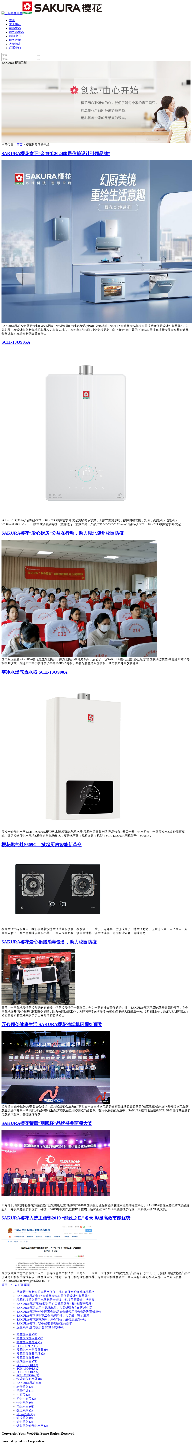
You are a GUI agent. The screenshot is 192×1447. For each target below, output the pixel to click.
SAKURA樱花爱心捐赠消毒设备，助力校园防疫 (49, 941)
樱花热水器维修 (29, 1342)
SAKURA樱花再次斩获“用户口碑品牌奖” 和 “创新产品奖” (54, 1303)
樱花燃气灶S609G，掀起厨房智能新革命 (42, 844)
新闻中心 (15, 36)
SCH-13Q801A (27, 1365)
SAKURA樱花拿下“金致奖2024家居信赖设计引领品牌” (56, 153)
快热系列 (24, 1402)
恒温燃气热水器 (29, 1378)
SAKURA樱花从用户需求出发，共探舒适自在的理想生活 (54, 1307)
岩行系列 (24, 1386)
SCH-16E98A (27, 1346)
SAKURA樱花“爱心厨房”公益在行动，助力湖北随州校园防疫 (63, 533)
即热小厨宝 (26, 1398)
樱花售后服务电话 (30, 1353)
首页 (12, 20)
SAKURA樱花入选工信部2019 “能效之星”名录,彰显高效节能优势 (66, 1218)
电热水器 (15, 28)
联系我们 (15, 47)
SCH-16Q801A (27, 1368)
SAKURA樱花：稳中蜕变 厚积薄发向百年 (44, 1323)
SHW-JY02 (25, 1414)
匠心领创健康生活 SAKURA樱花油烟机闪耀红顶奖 (52, 1024)
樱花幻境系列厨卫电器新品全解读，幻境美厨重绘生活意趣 (55, 1299)
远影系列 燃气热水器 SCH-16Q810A (40, 1327)
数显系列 (24, 1410)
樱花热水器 (26, 1334)
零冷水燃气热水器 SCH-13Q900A (34, 672)
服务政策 (15, 40)
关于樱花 (15, 24)
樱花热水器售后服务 (32, 1349)
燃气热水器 (16, 32)
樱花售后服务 (27, 1357)
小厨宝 (23, 1394)
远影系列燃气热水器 (32, 1425)
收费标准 (15, 43)
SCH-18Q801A (27, 1372)
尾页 (27, 1285)
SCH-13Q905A (16, 342)
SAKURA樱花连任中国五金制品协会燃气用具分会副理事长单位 (58, 1311)
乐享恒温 (25, 1390)
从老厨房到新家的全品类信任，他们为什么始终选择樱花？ (55, 1291)
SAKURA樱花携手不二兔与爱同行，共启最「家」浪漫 (52, 1315)
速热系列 (24, 1421)
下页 (20, 1285)
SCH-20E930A (27, 1375)
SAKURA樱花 (28, 1382)
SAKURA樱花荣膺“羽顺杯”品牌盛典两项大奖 (47, 1123)
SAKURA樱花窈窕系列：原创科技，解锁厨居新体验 (51, 1319)
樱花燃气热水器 (29, 1338)
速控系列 (24, 1417)
